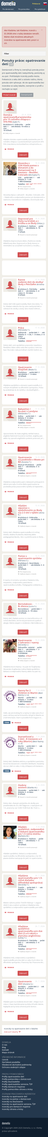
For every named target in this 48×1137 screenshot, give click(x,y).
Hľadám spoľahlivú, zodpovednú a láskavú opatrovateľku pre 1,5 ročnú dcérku (31, 830)
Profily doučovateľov (11, 1081)
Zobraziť (23, 155)
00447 (33, 422)
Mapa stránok (8, 1052)
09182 (31, 993)
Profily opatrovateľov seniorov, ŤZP (17, 1084)
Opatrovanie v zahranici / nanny (28, 641)
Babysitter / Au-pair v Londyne (28, 410)
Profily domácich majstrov (13, 1086)
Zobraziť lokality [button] (11, 1032)
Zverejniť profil (26, 95)
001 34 (34, 184)
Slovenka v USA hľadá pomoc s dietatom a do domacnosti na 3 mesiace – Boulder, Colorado (28, 169)
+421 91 (34, 704)
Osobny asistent (22, 786)
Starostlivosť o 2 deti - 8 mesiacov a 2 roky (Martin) (30, 739)
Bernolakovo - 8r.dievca (25, 605)
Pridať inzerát (9, 95)
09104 (31, 949)
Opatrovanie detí (25, 982)
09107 (31, 473)
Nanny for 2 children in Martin (28, 691)
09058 (31, 341)
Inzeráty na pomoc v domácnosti (16, 1099)
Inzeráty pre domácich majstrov (16, 1106)
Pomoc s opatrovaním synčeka (29, 557)
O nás (4, 1045)
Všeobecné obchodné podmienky (16, 1064)
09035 (31, 894)
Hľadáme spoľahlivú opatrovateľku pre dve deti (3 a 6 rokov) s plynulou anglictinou (30, 931)
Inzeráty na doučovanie (12, 1101)
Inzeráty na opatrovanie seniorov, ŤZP (18, 1104)
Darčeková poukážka (11, 1062)
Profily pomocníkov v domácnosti (16, 1079)
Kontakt (5, 1050)
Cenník (5, 1059)
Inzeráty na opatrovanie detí (14, 1096)
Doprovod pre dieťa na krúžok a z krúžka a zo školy (28, 221)
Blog (4, 1047)
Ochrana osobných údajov (13, 1067)
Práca (21, 327)
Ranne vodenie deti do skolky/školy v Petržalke (30, 282)
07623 (31, 656)
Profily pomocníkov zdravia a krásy (17, 1089)
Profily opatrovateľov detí (13, 1076)
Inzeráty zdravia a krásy (12, 1109)
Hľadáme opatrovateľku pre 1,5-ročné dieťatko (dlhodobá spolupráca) (30, 879)
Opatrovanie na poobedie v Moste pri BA (31, 459)
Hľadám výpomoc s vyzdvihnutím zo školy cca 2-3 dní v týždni (30, 509)
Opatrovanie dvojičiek (25, 368)
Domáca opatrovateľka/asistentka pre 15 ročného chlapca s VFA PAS (17, 118)
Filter (6, 53)
